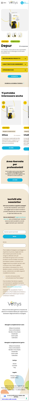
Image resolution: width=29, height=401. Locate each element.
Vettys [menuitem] (14, 360)
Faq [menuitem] (14, 367)
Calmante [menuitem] (14, 338)
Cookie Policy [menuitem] (14, 378)
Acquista (14, 76)
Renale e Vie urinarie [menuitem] (14, 332)
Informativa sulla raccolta (9, 399)
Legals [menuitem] (14, 372)
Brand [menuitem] (14, 364)
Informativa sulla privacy (14, 287)
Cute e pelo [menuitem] (14, 336)
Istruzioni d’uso (8, 70)
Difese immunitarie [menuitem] (14, 328)
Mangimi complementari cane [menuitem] (14, 325)
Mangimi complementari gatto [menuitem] (14, 342)
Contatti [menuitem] (14, 365)
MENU (4, 3)
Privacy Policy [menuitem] (14, 376)
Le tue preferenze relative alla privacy (16, 396)
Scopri (11, 148)
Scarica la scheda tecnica (14, 83)
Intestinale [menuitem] (14, 334)
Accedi (15, 180)
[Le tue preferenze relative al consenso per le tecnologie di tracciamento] (26, 398)
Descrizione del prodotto (11, 58)
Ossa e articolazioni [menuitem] (14, 330)
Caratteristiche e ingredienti (13, 64)
